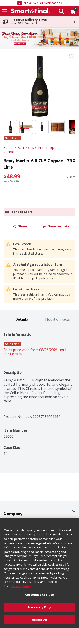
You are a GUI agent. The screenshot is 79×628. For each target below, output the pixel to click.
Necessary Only (39, 607)
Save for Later (59, 226)
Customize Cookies (39, 595)
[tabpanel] (39, 390)
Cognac (9, 152)
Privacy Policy (21, 586)
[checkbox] (71, 56)
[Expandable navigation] (4, 11)
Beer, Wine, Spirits (30, 147)
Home (8, 147)
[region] (39, 573)
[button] (61, 11)
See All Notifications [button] (47, 3)
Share (22, 226)
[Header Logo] (29, 11)
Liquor (53, 147)
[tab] (22, 319)
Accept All (39, 620)
